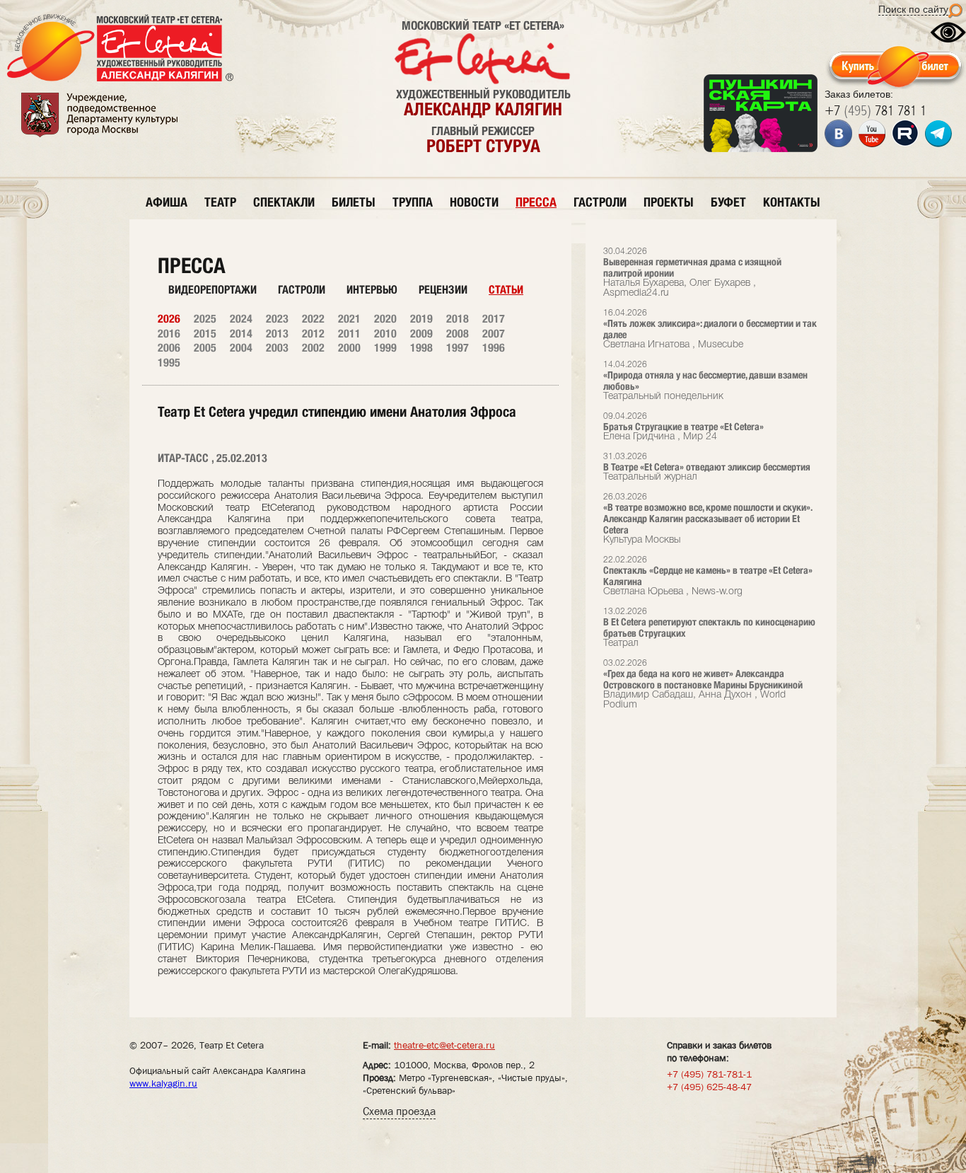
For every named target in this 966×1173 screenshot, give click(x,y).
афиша (166, 202)
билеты (354, 202)
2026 (169, 318)
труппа (412, 202)
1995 (169, 362)
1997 (457, 347)
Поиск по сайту (913, 9)
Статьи (506, 289)
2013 (277, 333)
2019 (421, 318)
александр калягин (483, 109)
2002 (313, 347)
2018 (457, 318)
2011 (349, 333)
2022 (313, 318)
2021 (349, 318)
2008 (457, 333)
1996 (493, 347)
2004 (241, 347)
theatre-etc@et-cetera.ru (444, 1045)
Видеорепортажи (212, 289)
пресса (536, 202)
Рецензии (443, 289)
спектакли (284, 202)
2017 (493, 318)
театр (220, 202)
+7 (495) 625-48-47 (709, 1086)
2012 (313, 333)
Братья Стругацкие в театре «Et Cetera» (683, 426)
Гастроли (301, 289)
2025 (205, 318)
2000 (349, 347)
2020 (385, 318)
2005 (205, 347)
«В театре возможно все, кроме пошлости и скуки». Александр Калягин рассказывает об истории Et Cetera (707, 519)
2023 (277, 318)
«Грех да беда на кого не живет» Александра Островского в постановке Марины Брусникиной (703, 684)
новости (474, 202)
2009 (421, 333)
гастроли (600, 202)
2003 (277, 347)
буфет (728, 202)
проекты (669, 202)
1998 (421, 347)
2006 (169, 347)
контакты (791, 202)
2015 (205, 333)
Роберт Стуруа (483, 145)
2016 (169, 333)
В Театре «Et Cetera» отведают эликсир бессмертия (706, 467)
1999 (385, 347)
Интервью (372, 289)
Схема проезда (399, 1111)
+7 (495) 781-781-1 (709, 1074)
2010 (385, 333)
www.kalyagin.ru (163, 1083)
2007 (493, 333)
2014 (241, 333)
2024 (241, 318)
